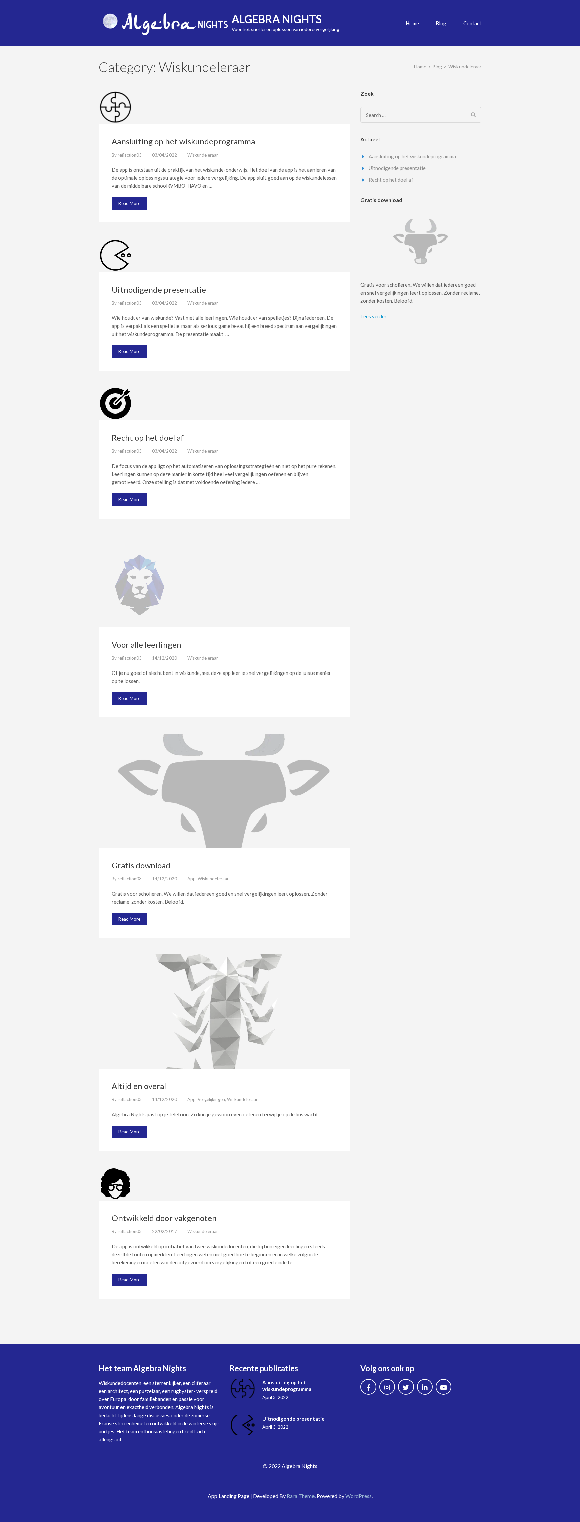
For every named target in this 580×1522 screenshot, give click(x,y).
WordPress (358, 1496)
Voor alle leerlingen (146, 644)
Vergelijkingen (211, 1099)
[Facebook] (368, 1387)
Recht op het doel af (148, 437)
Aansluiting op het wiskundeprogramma (183, 141)
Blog (441, 23)
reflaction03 (130, 155)
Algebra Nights (277, 19)
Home (412, 23)
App (191, 878)
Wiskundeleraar (202, 155)
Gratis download (141, 865)
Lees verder (373, 316)
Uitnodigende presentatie (159, 289)
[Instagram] (387, 1387)
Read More (129, 203)
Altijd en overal (139, 1086)
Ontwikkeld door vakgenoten (164, 1218)
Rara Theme (301, 1496)
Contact (472, 23)
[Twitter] (406, 1387)
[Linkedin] (425, 1387)
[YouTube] (443, 1387)
